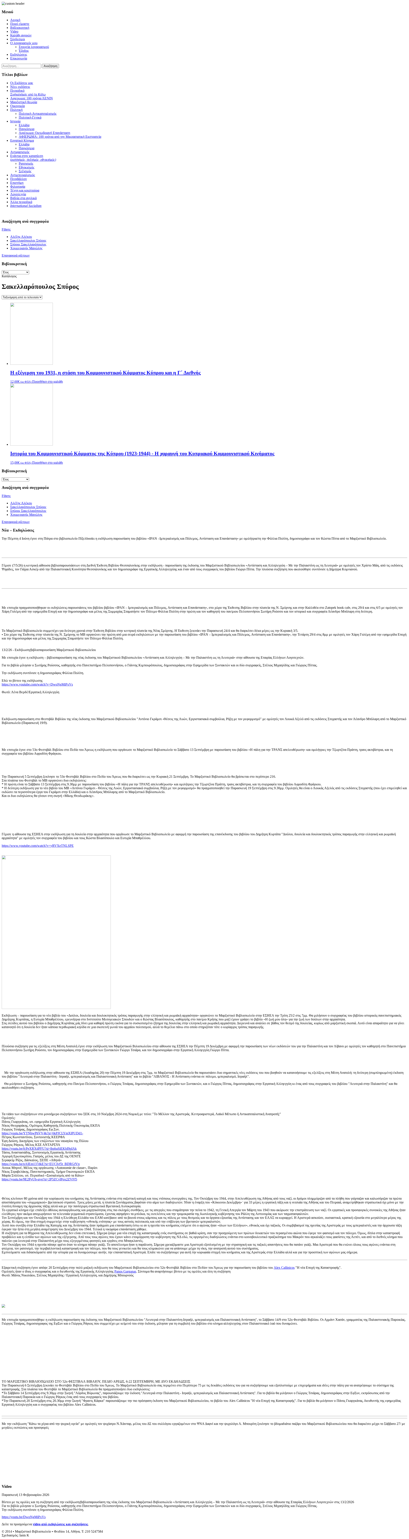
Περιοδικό (28, 92)
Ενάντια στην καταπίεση (33, 157)
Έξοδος (24, 50)
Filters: (6, 229)
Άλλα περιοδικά (21, 202)
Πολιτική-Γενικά (30, 117)
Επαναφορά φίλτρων (16, 255)
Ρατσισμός (26, 163)
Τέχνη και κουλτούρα (24, 190)
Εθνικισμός (26, 167)
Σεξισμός (25, 171)
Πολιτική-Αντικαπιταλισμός (37, 113)
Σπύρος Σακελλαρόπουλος (28, 244)
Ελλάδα (24, 125)
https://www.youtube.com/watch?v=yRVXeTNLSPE (38, 845)
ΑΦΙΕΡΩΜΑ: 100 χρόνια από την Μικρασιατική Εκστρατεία (60, 136)
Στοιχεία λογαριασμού (34, 47)
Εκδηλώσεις (18, 54)
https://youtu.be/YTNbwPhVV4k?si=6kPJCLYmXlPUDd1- (42, 1133)
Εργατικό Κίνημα (22, 140)
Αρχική (15, 20)
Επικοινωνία (18, 58)
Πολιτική (16, 110)
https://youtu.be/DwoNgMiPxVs (24, 1517)
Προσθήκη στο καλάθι (47, 381)
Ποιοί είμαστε (19, 24)
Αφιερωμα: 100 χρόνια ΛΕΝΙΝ (31, 98)
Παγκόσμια (26, 129)
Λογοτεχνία (18, 194)
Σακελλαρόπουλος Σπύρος (28, 240)
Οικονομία (17, 106)
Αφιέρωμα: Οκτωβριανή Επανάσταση (44, 133)
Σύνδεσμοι (17, 39)
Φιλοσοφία (17, 186)
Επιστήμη (16, 183)
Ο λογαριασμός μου (23, 43)
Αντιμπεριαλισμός (22, 175)
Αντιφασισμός (19, 152)
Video (14, 31)
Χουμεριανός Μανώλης (26, 248)
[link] (284, 1267)
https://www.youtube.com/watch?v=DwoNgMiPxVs (37, 684)
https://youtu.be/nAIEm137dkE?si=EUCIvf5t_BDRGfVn (41, 1164)
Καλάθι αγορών (21, 35)
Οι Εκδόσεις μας (21, 83)
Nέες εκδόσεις (20, 87)
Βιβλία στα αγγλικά (23, 198)
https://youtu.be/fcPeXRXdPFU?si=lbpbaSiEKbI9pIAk (39, 1148)
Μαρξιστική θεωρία (23, 102)
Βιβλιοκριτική (19, 27)
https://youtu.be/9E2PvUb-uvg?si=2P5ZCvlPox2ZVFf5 (39, 1179)
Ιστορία (15, 121)
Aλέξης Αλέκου (21, 236)
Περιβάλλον (18, 179)
